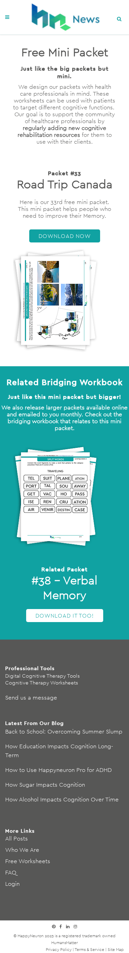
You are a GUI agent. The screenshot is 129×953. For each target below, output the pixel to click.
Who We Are (22, 850)
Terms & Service (89, 949)
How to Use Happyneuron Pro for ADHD (58, 770)
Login (12, 884)
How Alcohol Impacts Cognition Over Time (62, 799)
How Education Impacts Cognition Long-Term (59, 750)
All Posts (16, 838)
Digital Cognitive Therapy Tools (42, 675)
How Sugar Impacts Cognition (45, 784)
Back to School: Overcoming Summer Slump (63, 731)
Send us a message (31, 697)
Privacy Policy (59, 949)
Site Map (116, 949)
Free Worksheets (27, 861)
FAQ (10, 872)
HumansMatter (64, 942)
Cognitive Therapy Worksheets (41, 682)
